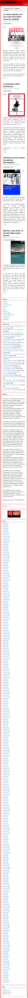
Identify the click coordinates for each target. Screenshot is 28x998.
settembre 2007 (6, 891)
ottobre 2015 (6, 734)
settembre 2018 (6, 677)
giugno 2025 (5, 546)
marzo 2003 (5, 979)
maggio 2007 (6, 897)
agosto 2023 (6, 581)
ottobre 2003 (6, 967)
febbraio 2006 (6, 922)
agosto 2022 (6, 601)
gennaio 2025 (6, 554)
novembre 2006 (6, 907)
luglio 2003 (5, 972)
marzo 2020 (5, 648)
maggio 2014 (6, 761)
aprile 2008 (5, 880)
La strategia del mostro (8, 367)
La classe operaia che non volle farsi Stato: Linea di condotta (12, 16)
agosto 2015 (6, 737)
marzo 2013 (5, 784)
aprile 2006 (5, 919)
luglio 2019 (5, 661)
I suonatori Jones (7, 316)
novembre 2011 (6, 810)
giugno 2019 (5, 662)
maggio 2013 (6, 781)
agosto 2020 (6, 640)
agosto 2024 (6, 562)
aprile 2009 (5, 860)
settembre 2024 (6, 560)
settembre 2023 (6, 580)
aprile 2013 (5, 782)
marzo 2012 (5, 803)
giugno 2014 (5, 760)
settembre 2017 (6, 696)
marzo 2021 (5, 628)
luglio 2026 (5, 525)
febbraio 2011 (6, 825)
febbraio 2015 (6, 747)
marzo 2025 (5, 551)
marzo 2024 (5, 570)
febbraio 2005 (6, 941)
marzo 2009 (5, 862)
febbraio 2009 (6, 863)
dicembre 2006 (6, 906)
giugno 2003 (5, 974)
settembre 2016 (6, 716)
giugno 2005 (5, 935)
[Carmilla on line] (14, 2)
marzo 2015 (5, 745)
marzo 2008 (5, 881)
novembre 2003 (6, 966)
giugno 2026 (5, 526)
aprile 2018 (5, 685)
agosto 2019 (6, 659)
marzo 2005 (5, 940)
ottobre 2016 (6, 714)
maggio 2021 (6, 625)
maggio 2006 (6, 917)
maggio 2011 (6, 820)
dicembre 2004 (6, 945)
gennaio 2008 (6, 885)
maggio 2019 (6, 664)
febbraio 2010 (6, 844)
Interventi (5, 301)
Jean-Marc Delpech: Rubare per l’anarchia (12, 357)
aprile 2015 (5, 743)
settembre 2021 (6, 619)
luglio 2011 (5, 816)
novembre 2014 (6, 752)
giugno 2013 (5, 779)
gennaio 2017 (6, 709)
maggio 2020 (6, 645)
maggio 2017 (6, 703)
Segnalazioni (6, 317)
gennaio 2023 (6, 593)
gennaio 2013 (6, 787)
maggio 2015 (6, 742)
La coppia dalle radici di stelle (9, 339)
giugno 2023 (5, 585)
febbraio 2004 (6, 961)
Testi (4, 308)
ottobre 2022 (6, 598)
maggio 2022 (6, 606)
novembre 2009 (6, 849)
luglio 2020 (5, 641)
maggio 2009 (6, 859)
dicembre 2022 (6, 594)
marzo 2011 (5, 823)
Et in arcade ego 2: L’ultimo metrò (10, 380)
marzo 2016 (5, 726)
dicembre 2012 (6, 789)
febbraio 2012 (6, 805)
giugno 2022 (5, 604)
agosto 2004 (6, 951)
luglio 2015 (5, 739)
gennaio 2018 (6, 690)
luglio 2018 (5, 680)
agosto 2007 (6, 893)
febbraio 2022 (6, 611)
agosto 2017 (6, 698)
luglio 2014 (5, 758)
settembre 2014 (6, 755)
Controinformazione (7, 304)
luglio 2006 (5, 914)
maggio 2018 (6, 683)
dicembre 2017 (6, 692)
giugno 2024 (5, 565)
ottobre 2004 (6, 948)
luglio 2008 (5, 875)
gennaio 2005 (6, 943)
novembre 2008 (6, 868)
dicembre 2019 (6, 653)
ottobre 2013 (6, 773)
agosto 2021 (6, 620)
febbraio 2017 (6, 708)
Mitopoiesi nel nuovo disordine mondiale (12, 376)
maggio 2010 (6, 839)
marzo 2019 (5, 667)
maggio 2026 (6, 528)
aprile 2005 (5, 938)
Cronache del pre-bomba (8, 314)
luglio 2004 (5, 953)
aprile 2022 (5, 607)
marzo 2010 (5, 842)
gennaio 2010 (6, 846)
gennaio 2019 (6, 671)
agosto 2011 (5, 815)
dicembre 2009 (6, 847)
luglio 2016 (5, 719)
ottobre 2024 (6, 559)
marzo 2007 (5, 901)
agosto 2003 (6, 970)
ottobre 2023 (6, 578)
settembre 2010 (6, 833)
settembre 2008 (6, 872)
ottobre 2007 (6, 889)
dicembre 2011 (6, 808)
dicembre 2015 (6, 730)
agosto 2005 (6, 932)
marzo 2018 (5, 687)
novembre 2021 (6, 615)
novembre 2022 (6, 596)
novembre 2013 (6, 771)
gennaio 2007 (6, 904)
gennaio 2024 (6, 573)
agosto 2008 (6, 873)
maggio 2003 (6, 975)
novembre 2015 (6, 732)
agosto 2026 (6, 523)
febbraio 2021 (6, 630)
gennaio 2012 (6, 807)
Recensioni (16, 21)
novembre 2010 (6, 829)
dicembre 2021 (6, 614)
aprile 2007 (5, 899)
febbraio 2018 (6, 688)
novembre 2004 (6, 946)
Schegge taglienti (7, 313)
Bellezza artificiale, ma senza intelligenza (12, 329)
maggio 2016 (6, 722)
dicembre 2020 (6, 633)
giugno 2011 (5, 818)
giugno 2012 (5, 799)
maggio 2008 (6, 878)
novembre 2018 (6, 674)
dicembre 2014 (6, 750)
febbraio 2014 (6, 766)
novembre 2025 (6, 538)
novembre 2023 (6, 576)
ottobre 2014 (6, 753)
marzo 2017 (5, 706)
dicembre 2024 (6, 555)
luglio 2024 (5, 564)
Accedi (4, 989)
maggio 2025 (6, 547)
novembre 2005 (6, 927)
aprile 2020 (5, 646)
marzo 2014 (5, 765)
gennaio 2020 (6, 651)
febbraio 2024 (6, 572)
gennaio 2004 (6, 962)
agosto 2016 (6, 718)
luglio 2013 (5, 778)
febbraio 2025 (6, 552)
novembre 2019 (6, 654)
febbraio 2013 (6, 786)
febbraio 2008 (6, 883)
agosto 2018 (6, 679)
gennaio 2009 (6, 865)
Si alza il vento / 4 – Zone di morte (11, 389)
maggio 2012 (6, 800)
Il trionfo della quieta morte (9, 368)
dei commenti (7, 992)
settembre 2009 (6, 852)
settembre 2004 (6, 949)
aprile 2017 (5, 705)
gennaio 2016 (6, 729)
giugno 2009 (5, 857)
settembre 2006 (6, 910)
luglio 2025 (5, 544)
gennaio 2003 (6, 982)
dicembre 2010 (6, 828)
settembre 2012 (6, 794)
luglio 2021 (5, 622)
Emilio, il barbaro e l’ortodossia (10, 370)
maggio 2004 (6, 956)
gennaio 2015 (6, 748)
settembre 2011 (6, 813)
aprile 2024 (5, 568)
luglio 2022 (5, 602)
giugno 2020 (5, 643)
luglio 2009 (5, 855)
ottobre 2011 (6, 812)
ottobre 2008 (6, 870)
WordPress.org (6, 994)
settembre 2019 (6, 658)
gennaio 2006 (6, 923)
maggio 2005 (6, 936)
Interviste (5, 306)
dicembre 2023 (6, 575)
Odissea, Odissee (7, 365)
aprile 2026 (5, 529)
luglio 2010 (5, 836)
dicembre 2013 (6, 769)
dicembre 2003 (6, 964)
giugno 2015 (5, 740)
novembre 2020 (6, 635)
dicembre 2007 (6, 886)
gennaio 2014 (6, 768)
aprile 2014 (5, 763)
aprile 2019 (5, 666)
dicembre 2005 (6, 925)
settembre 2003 (6, 969)
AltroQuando (6, 319)
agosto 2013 (6, 776)
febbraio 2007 (6, 902)
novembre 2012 (6, 790)
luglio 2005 (5, 933)
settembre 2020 (6, 638)
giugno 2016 (5, 721)
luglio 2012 (5, 797)
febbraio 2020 (6, 649)
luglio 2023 (5, 583)
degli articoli (7, 990)
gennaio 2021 (6, 632)
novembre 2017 (6, 693)
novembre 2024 (6, 557)
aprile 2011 (5, 821)
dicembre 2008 (6, 867)
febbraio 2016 (6, 727)
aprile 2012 (5, 802)
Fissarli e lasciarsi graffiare (9, 345)
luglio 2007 (5, 894)
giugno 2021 (5, 623)
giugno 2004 (5, 954)
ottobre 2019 (6, 656)
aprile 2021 (5, 627)
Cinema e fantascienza (10, 360)
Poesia (4, 309)
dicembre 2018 (6, 672)
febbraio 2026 (6, 533)
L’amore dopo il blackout (8, 375)
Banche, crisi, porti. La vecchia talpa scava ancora (13, 233)
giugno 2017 (5, 701)
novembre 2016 (6, 713)
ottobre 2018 (6, 675)
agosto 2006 (6, 912)
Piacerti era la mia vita (8, 347)
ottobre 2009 (6, 850)
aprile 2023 (5, 588)
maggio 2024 (6, 567)
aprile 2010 (5, 841)
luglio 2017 (5, 700)
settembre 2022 (6, 599)
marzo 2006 (5, 920)
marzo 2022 (5, 609)
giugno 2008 (5, 876)
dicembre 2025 (6, 536)
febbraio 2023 (6, 591)
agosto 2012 (6, 795)
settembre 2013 (6, 774)
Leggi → (5, 78)
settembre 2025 (6, 541)
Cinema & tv (6, 311)
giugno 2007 (5, 896)
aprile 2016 (5, 724)
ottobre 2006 (6, 909)
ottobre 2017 (6, 695)
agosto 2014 (6, 756)
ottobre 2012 (6, 792)
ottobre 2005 (6, 928)
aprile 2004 (5, 957)
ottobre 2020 (6, 636)
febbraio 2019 (6, 669)
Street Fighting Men (7, 388)
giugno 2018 (5, 682)
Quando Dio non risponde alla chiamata (12, 384)
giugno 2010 (5, 837)
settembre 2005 (6, 930)
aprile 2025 (5, 549)
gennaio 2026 (6, 534)
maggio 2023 (6, 586)
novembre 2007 (6, 888)
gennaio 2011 (6, 826)
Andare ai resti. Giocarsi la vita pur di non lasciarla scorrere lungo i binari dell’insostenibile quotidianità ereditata (13, 342)
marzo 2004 (5, 959)
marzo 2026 (5, 531)
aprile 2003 (5, 977)
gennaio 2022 (6, 612)
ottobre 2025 (6, 539)
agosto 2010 (6, 834)
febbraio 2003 (6, 980)
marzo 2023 (5, 589)
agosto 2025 (6, 542)
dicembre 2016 (6, 711)
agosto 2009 (6, 854)
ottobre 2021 (6, 617)
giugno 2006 (5, 915)
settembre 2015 (6, 735)
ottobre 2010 (6, 831)
